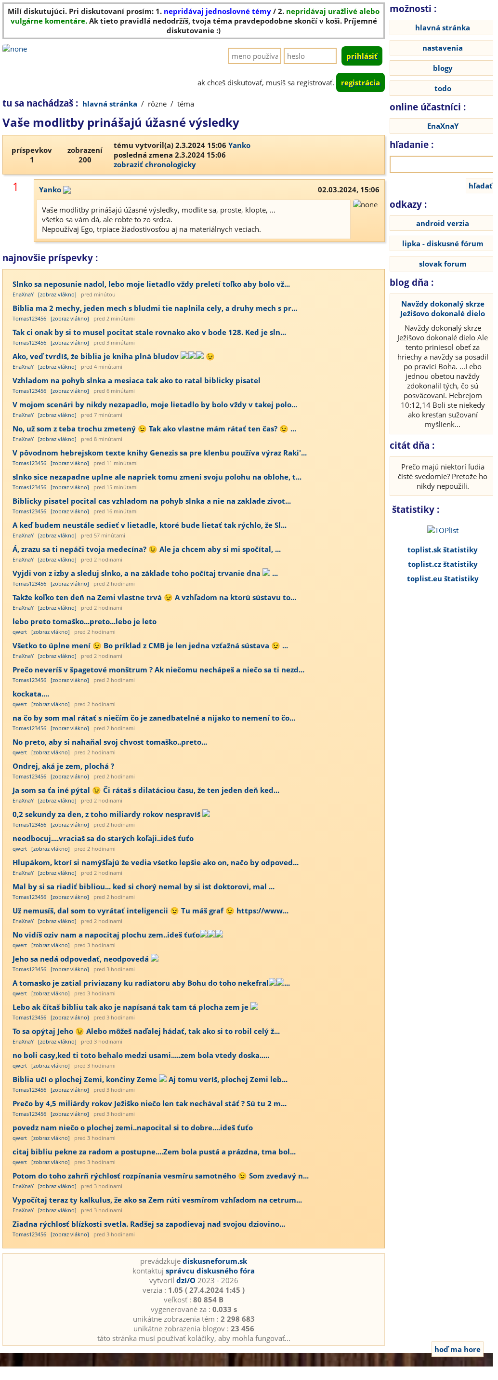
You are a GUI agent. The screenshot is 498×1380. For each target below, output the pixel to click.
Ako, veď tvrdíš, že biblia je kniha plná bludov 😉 (114, 356)
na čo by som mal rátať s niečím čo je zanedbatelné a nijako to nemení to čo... (154, 718)
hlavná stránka (109, 103)
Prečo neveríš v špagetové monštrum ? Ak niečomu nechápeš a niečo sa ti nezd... (158, 669)
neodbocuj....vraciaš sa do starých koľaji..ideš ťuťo (103, 838)
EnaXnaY (23, 294)
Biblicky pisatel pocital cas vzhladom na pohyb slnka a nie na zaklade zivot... (152, 501)
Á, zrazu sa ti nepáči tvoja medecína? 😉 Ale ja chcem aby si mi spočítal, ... (147, 549)
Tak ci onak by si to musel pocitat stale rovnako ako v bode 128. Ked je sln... (149, 332)
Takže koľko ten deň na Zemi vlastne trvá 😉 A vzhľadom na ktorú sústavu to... (154, 597)
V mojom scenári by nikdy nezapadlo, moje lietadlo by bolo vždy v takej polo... (155, 404)
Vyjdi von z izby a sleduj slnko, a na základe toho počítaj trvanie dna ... (145, 573)
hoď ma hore (457, 1349)
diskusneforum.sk (215, 1261)
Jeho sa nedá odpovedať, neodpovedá (82, 959)
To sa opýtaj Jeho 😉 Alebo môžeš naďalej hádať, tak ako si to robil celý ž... (146, 1031)
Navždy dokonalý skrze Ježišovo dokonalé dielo (442, 308)
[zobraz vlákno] (57, 294)
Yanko (239, 145)
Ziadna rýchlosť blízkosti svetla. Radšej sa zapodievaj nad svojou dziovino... (149, 1224)
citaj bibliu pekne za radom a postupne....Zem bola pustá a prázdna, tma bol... (154, 1151)
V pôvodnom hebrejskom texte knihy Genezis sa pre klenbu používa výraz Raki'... (160, 452)
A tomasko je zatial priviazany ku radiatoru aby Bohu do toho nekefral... (151, 983)
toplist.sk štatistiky (442, 549)
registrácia (360, 82)
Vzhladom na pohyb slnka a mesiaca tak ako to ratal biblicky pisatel (137, 380)
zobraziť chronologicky (155, 164)
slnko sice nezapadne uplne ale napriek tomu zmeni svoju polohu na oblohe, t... (157, 477)
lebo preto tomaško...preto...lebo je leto (85, 621)
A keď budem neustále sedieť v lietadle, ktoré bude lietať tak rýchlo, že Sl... (150, 525)
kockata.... (31, 693)
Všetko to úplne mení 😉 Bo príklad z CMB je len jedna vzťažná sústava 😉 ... (150, 645)
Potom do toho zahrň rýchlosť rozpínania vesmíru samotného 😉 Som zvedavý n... (161, 1175)
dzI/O (186, 1280)
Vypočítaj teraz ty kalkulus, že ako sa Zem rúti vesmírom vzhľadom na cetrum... (157, 1200)
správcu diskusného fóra (210, 1270)
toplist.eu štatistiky (443, 578)
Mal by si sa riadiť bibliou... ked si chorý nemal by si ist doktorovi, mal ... (144, 886)
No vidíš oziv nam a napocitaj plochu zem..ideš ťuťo (106, 934)
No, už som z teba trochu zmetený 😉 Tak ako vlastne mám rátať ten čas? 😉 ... (154, 428)
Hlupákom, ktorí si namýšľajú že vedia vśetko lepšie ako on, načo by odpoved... (156, 862)
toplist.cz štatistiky (443, 564)
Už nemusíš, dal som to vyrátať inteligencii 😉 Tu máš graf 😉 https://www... (150, 910)
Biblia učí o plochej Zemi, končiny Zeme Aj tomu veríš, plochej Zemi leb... (150, 1079)
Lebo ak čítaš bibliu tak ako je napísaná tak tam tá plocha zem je (131, 1007)
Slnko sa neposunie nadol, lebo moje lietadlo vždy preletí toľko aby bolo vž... (151, 284)
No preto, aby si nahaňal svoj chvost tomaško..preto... (110, 742)
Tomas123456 (29, 318)
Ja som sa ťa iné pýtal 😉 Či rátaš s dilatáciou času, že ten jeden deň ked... (146, 790)
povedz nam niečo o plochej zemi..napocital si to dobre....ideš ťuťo (133, 1127)
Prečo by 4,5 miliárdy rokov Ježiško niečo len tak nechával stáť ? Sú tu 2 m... (150, 1103)
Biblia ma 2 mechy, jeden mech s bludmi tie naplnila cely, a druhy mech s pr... (155, 308)
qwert (20, 631)
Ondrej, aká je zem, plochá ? (63, 766)
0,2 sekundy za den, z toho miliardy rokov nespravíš (107, 814)
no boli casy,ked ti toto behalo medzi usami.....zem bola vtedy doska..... (141, 1055)
